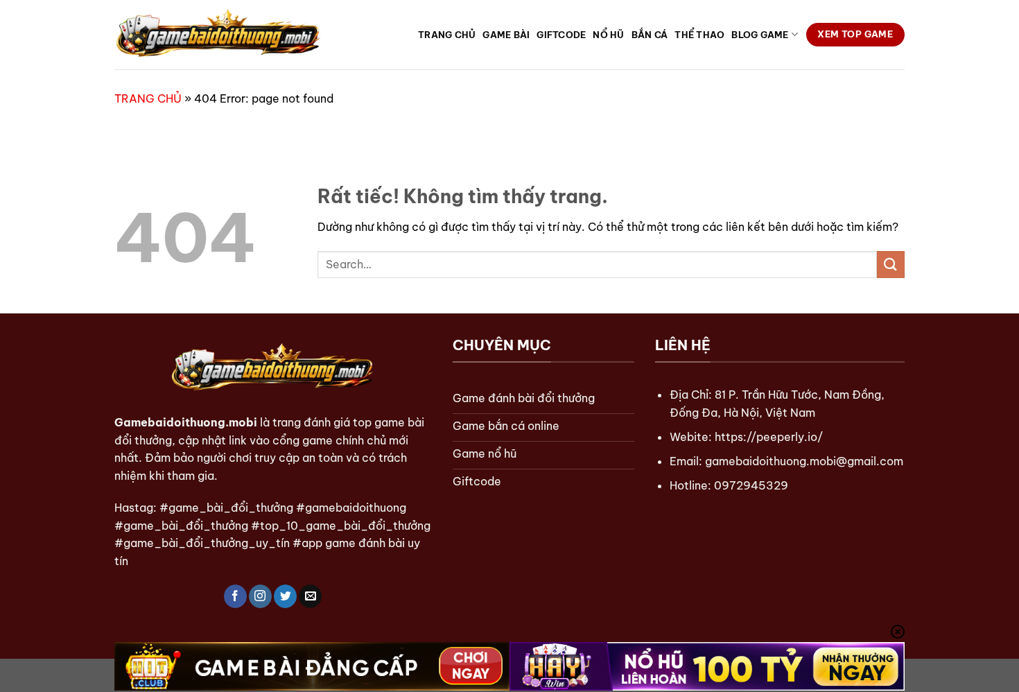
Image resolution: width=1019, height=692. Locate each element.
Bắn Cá (650, 34)
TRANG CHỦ (148, 98)
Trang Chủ (447, 34)
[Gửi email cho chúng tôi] (310, 596)
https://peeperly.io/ (769, 437)
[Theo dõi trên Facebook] (235, 596)
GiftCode (561, 34)
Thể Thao (699, 34)
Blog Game (759, 34)
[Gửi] (891, 264)
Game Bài (506, 34)
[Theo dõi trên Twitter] (285, 596)
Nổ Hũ (608, 34)
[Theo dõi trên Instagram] (260, 596)
